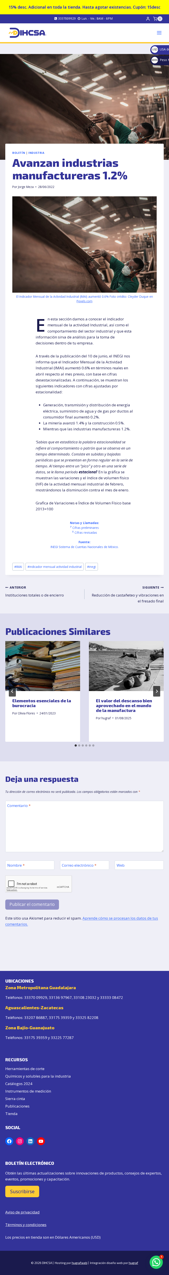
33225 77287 (62, 1037)
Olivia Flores (26, 713)
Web (121, 865)
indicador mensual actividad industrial (55, 567)
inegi (91, 567)
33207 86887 (35, 1017)
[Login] (148, 18)
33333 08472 (111, 997)
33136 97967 (60, 997)
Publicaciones (17, 1106)
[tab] (76, 745)
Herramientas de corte (24, 1068)
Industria (36, 152)
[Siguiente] (156, 691)
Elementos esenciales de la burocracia (41, 703)
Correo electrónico (79, 865)
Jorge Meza (26, 187)
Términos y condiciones (25, 1224)
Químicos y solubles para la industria (38, 1076)
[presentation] (42, 666)
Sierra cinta (15, 1098)
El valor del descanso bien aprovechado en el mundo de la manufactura (124, 705)
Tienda (11, 1113)
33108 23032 (84, 997)
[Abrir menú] (159, 33)
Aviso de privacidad (22, 1212)
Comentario (19, 805)
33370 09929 (35, 997)
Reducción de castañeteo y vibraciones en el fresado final (128, 594)
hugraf (106, 718)
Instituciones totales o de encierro (34, 591)
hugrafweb (79, 1263)
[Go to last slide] (12, 691)
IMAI (18, 567)
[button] (156, 1262)
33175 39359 (60, 1017)
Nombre (16, 865)
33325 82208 (86, 1017)
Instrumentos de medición (28, 1091)
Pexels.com (84, 301)
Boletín (18, 152)
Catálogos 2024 (18, 1083)
